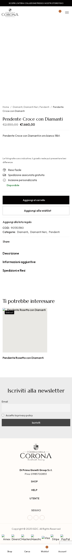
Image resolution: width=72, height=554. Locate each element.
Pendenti (44, 107)
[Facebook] (29, 517)
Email (5, 401)
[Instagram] (36, 517)
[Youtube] (42, 517)
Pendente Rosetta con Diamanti (23, 357)
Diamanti (18, 107)
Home (6, 107)
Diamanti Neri (31, 107)
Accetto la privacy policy (19, 415)
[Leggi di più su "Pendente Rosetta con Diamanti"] (21, 349)
